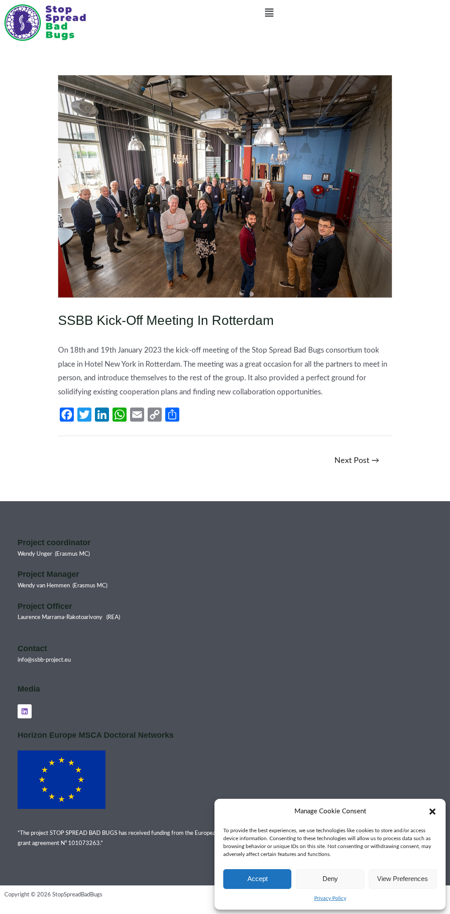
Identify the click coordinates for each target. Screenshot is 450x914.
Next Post (356, 460)
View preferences (402, 878)
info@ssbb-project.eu (44, 660)
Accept (257, 878)
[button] (432, 811)
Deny (330, 878)
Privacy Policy (330, 898)
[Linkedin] (25, 711)
